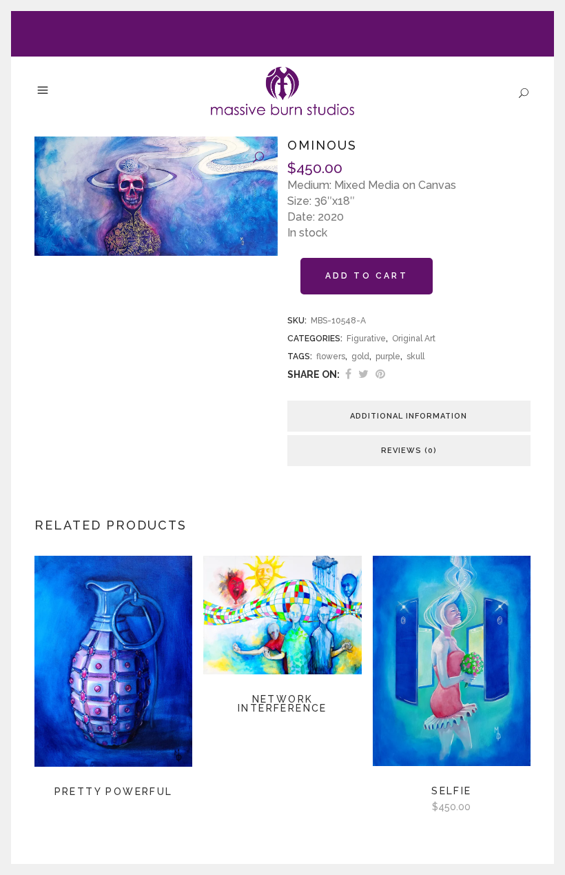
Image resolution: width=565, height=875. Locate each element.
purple (388, 356)
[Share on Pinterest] (380, 374)
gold (360, 356)
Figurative (366, 338)
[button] (258, 158)
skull (415, 356)
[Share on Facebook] (348, 374)
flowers (330, 356)
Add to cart (366, 276)
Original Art (413, 338)
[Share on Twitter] (363, 374)
